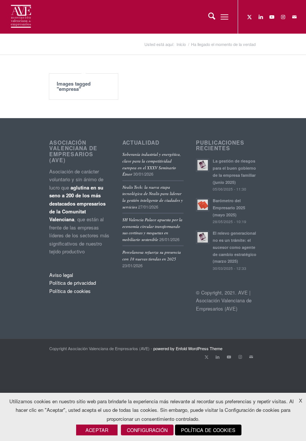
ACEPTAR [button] (96, 430)
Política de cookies (70, 290)
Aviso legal (61, 274)
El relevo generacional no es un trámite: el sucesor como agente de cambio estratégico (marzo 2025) (234, 247)
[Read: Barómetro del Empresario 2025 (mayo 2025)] (202, 205)
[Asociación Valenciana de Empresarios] (20, 17)
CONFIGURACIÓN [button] (147, 430)
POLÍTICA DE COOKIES (208, 430)
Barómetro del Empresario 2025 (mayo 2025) (229, 208)
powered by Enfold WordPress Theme (187, 348)
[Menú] (224, 17)
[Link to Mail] (294, 16)
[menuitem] (208, 17)
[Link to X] (249, 16)
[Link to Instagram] (283, 16)
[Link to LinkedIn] (260, 16)
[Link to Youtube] (272, 16)
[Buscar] (208, 17)
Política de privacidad (72, 282)
